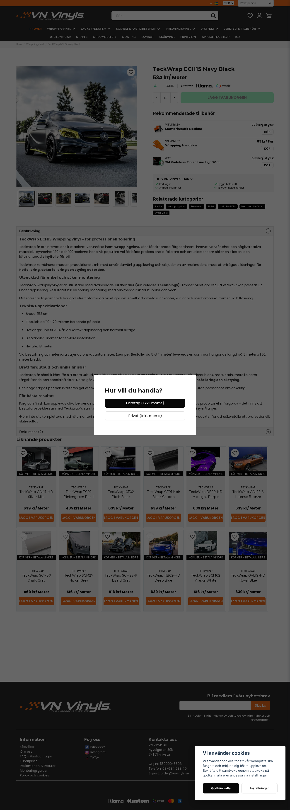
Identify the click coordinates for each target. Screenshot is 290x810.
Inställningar (259, 788)
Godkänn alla (221, 788)
